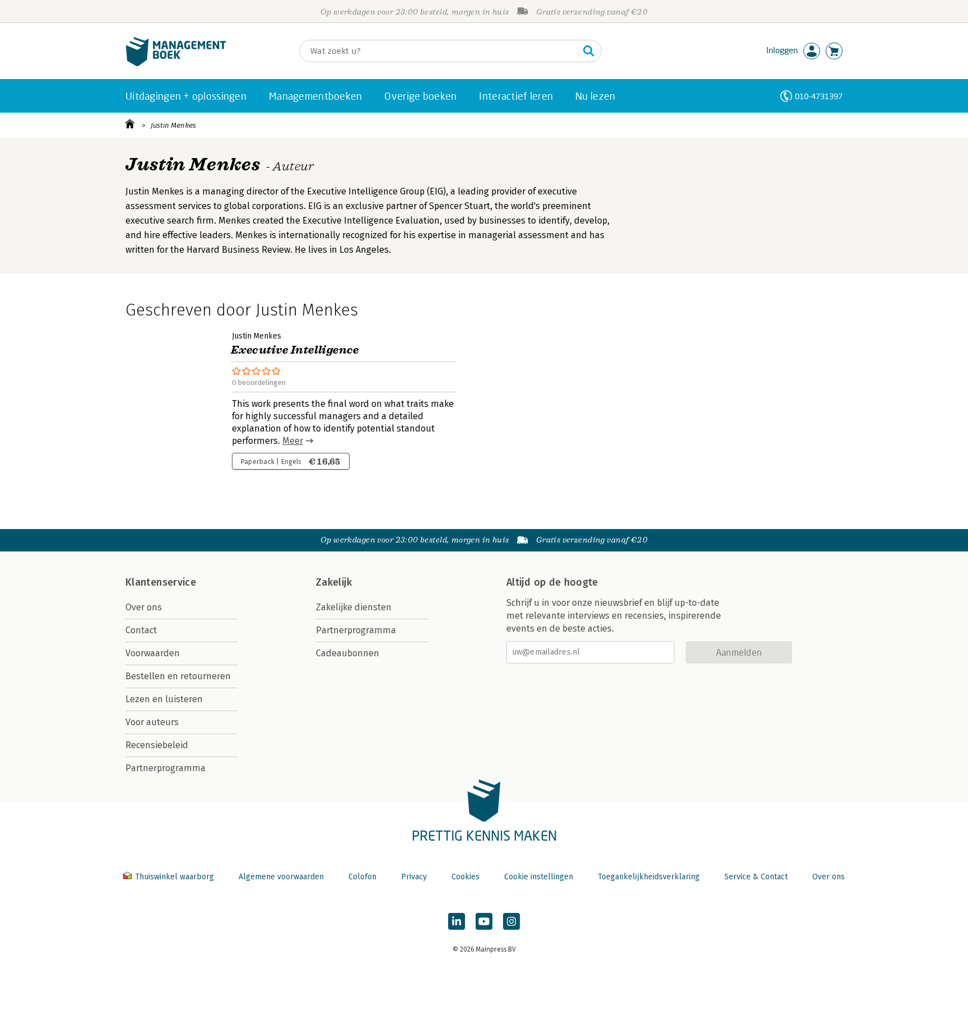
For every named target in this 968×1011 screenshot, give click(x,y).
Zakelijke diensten (354, 607)
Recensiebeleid (156, 745)
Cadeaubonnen (347, 653)
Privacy (414, 877)
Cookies (466, 877)
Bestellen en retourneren (178, 676)
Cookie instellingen (538, 877)
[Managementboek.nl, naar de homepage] (175, 63)
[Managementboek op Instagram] (511, 921)
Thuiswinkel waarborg (174, 877)
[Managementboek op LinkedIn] (456, 921)
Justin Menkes (173, 125)
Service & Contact (756, 877)
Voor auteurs (152, 722)
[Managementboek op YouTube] (484, 921)
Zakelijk (334, 582)
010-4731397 (819, 96)
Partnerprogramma (165, 768)
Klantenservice (160, 582)
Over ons (143, 607)
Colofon (362, 877)
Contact (141, 630)
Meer (292, 440)
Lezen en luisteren (164, 699)
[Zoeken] (589, 51)
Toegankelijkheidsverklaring (649, 877)
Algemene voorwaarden (281, 877)
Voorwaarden (152, 653)
